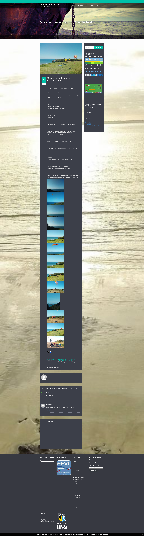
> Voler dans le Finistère (90, 5)
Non (106, 534)
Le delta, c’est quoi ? (77, 502)
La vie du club (46, 36)
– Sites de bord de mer (78, 479)
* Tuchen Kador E (78, 495)
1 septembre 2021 (44, 79)
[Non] (142, 534)
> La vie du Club (79, 5)
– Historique (76, 470)
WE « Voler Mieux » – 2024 (51, 359)
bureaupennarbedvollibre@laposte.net (92, 125)
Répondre (48, 398)
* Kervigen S (77, 481)
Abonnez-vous (93, 470)
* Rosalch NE (77, 499)
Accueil (72, 5)
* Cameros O (77, 486)
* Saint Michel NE (78, 497)
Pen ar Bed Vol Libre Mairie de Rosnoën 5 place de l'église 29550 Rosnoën (88, 123)
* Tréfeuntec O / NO (78, 483)
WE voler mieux (88, 112)
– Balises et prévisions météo (79, 477)
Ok (103, 534)
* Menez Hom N (77, 490)
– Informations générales (78, 475)
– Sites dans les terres (78, 488)
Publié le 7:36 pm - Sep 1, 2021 (75, 404)
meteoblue (87, 79)
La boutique (99, 5)
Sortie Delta (88, 110)
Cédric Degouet (50, 367)
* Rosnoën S (77, 493)
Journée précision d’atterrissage (91, 107)
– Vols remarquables (77, 465)
